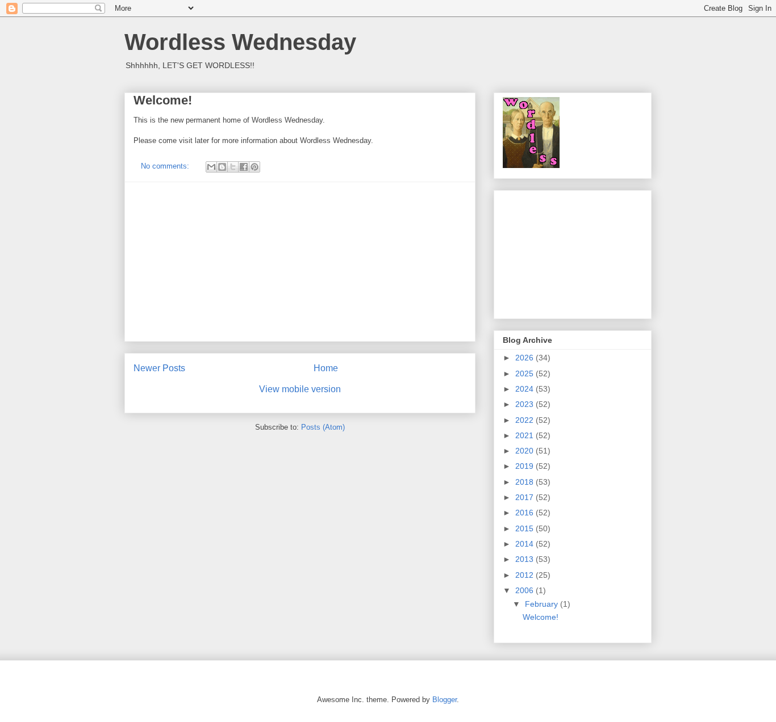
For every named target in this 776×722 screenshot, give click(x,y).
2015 (525, 528)
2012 (525, 575)
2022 (525, 420)
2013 (525, 559)
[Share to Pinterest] (254, 167)
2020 (525, 450)
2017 (525, 497)
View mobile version (300, 389)
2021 (525, 435)
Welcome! (162, 100)
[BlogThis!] (222, 167)
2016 (525, 512)
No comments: (166, 166)
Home (326, 368)
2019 (525, 466)
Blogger (444, 699)
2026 (525, 357)
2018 (525, 481)
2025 (525, 373)
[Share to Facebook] (243, 167)
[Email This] (211, 167)
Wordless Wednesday (240, 42)
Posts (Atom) (323, 427)
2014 (525, 543)
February (542, 603)
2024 (525, 388)
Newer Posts (159, 368)
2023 (525, 404)
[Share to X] (233, 167)
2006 (525, 590)
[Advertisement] (300, 262)
